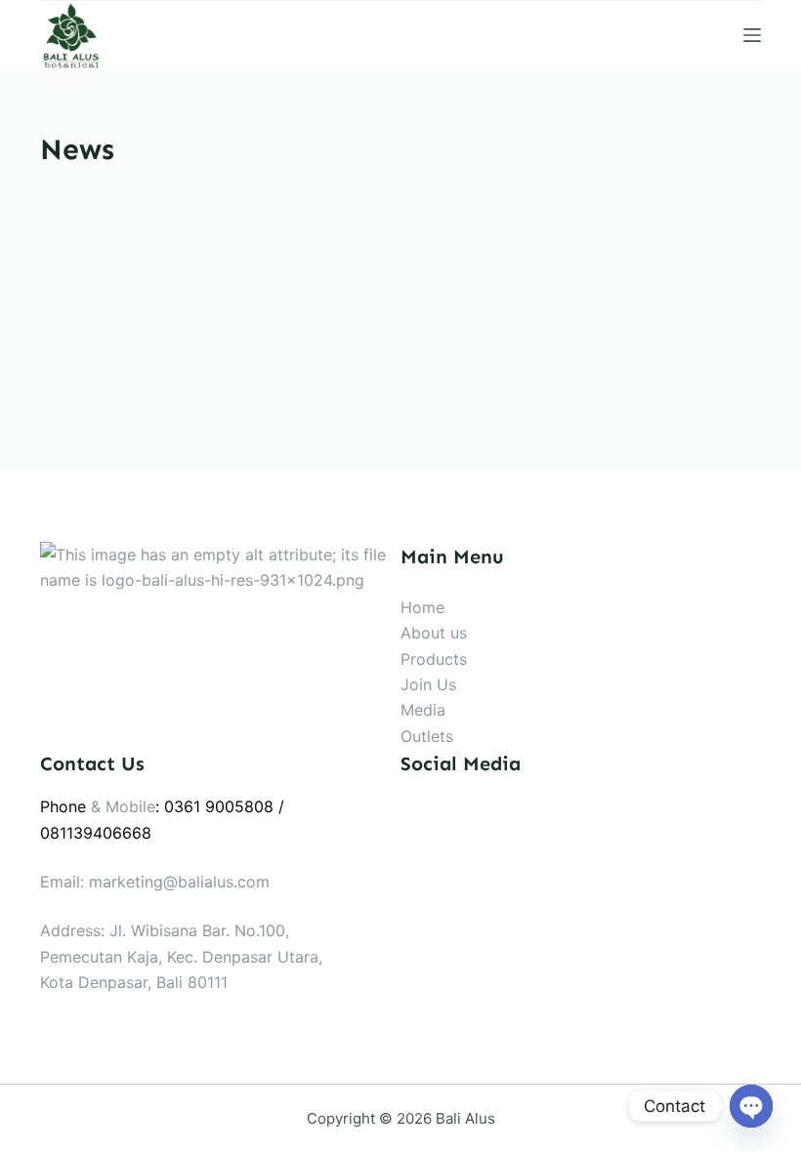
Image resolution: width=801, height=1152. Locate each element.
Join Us (428, 684)
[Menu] (752, 35)
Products (433, 659)
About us (433, 632)
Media (422, 710)
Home (422, 607)
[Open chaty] (751, 1106)
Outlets (426, 736)
